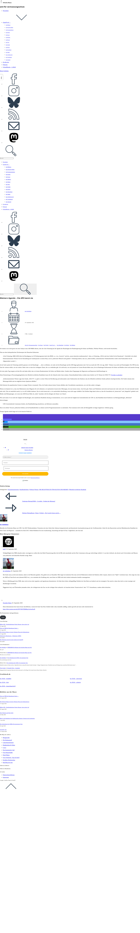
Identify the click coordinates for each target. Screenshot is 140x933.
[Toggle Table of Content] (25, 444)
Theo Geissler (3, 668)
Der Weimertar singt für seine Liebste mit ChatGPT (11, 639)
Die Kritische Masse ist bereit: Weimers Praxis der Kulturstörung (14, 632)
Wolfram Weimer (33, 489)
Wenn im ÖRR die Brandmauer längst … (9, 628)
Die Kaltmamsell (7, 740)
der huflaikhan (28, 311)
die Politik (8, 187)
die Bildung (8, 167)
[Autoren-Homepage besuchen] (3, 521)
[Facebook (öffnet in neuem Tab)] (14, 84)
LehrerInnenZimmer (8, 742)
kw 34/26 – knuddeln (5, 678)
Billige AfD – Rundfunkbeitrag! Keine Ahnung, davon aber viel (14, 624)
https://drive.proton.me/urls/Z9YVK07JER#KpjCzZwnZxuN (19, 609)
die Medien (8, 179)
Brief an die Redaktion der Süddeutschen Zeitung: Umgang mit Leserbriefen (17, 718)
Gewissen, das (3, 729)
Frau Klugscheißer (8, 752)
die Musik (8, 182)
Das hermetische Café (9, 750)
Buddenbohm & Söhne (9, 745)
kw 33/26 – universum (76, 678)
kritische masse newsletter (27, 447)
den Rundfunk (9, 191)
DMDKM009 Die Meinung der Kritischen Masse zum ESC (20, 647)
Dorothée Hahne (7, 603)
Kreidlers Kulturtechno (9, 760)
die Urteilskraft (9, 199)
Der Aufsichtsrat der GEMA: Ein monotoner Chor (18, 657)
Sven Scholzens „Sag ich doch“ (11, 757)
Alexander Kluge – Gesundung (13, 668)
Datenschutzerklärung (35, 477)
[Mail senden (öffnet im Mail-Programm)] (14, 131)
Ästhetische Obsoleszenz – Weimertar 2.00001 (10, 635)
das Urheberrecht (10, 196)
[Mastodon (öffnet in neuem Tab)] (14, 142)
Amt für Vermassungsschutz (31, 345)
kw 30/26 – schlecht (75, 682)
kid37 (4, 549)
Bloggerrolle (6, 737)
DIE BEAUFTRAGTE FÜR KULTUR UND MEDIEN (53, 489)
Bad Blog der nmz (8, 762)
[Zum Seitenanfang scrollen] (11, 791)
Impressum (6, 777)
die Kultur (8, 174)
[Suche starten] (25, 289)
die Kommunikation (10, 172)
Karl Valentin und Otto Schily (6, 712)
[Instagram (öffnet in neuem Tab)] (14, 95)
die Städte (8, 194)
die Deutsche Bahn (10, 169)
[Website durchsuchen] (11, 155)
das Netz (8, 184)
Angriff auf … (6, 164)
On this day (5, 204)
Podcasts (5, 206)
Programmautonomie (13, 489)
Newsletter (5, 162)
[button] (7, 419)
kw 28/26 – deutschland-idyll (7, 686)
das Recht (8, 189)
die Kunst (8, 177)
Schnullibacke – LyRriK (8, 209)
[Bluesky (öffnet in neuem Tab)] (14, 107)
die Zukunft (8, 201)
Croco (4, 747)
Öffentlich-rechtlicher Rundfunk (77, 489)
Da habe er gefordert (116, 375)
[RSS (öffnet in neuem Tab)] (14, 119)
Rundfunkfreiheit (24, 489)
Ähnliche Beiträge (28, 450)
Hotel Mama (6, 755)
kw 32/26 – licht (4, 682)
